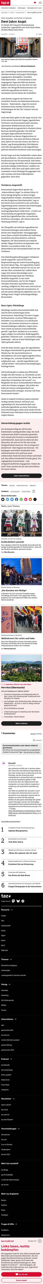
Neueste (33, 734)
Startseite (4, 12)
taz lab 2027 (5, 1154)
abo (2, 1025)
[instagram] (22, 902)
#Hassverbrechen (22, 485)
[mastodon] (13, 902)
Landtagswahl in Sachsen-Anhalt (13, 975)
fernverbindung (7, 1070)
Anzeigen (4, 1215)
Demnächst (5, 1135)
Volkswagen (5, 970)
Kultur (3, 931)
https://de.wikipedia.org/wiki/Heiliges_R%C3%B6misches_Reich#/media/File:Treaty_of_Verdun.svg (24, 813)
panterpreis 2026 (7, 1050)
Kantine (4, 1205)
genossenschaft (7, 1030)
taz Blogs (4, 1170)
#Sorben (12, 485)
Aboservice (5, 1235)
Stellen (3, 1005)
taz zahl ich (5, 1035)
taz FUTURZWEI (7, 1175)
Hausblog (4, 995)
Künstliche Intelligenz (9, 965)
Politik (12, 12)
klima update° (6, 1075)
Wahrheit (4, 950)
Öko (2, 921)
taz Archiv (5, 1185)
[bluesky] (18, 902)
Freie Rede (5, 1085)
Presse (3, 1010)
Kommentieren (15, 491)
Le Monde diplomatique (10, 1180)
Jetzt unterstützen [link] (21, 476)
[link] (9, 8)
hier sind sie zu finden (32, 752)
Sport (3, 935)
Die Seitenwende (7, 1000)
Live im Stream (6, 1144)
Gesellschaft (5, 926)
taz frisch (4, 1110)
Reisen (3, 1200)
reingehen (5, 1090)
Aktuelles (4, 990)
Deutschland (20, 12)
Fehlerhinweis (26, 491)
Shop (3, 1210)
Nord (3, 945)
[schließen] (40, 1241)
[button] (40, 2)
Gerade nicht (32, 1241)
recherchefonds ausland (10, 1040)
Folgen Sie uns (5, 901)
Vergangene (5, 1149)
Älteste (39, 734)
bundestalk (5, 1065)
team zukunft (6, 1105)
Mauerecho (5, 1080)
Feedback (5, 1230)
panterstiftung (6, 1045)
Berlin (3, 940)
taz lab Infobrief (7, 1120)
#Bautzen (33, 485)
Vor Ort (4, 1140)
